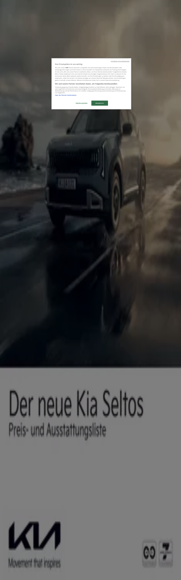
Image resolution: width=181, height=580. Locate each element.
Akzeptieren (99, 103)
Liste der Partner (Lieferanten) (65, 95)
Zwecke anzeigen (82, 103)
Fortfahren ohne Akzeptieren (120, 61)
